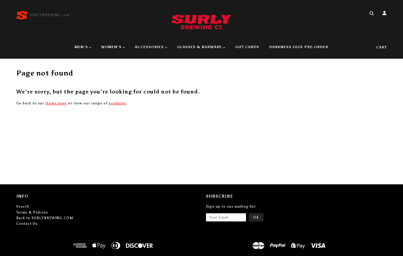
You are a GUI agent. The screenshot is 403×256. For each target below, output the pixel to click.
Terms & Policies (32, 212)
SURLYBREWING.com (50, 15)
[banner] (201, 21)
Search (22, 206)
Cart (381, 47)
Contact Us (26, 223)
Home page (56, 103)
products (117, 103)
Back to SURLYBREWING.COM (44, 218)
